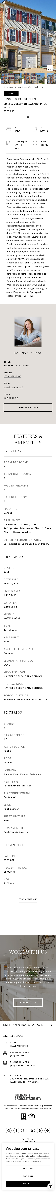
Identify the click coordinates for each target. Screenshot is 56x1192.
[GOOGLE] (47, 1130)
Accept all (28, 1184)
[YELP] (40, 1130)
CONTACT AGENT (28, 407)
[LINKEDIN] (24, 1130)
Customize (28, 1176)
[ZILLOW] (32, 1130)
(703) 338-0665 (12, 376)
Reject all (28, 1168)
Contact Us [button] (28, 1002)
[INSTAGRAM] (8, 1130)
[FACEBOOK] (16, 1130)
